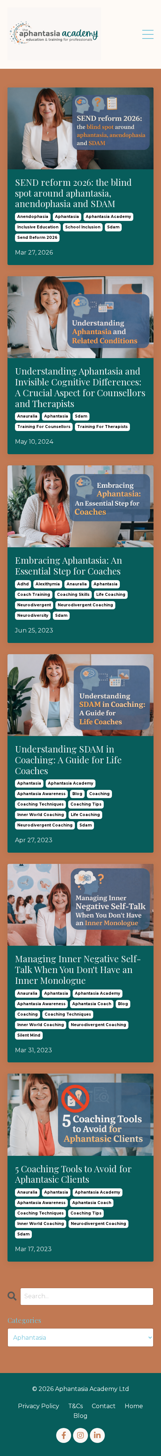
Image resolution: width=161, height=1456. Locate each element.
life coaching (110, 594)
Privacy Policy (38, 1406)
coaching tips (85, 804)
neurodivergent (34, 605)
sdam (113, 227)
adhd (23, 584)
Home (134, 1406)
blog (77, 793)
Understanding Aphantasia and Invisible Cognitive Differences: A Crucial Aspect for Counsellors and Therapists (80, 387)
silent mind (28, 1035)
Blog (80, 1415)
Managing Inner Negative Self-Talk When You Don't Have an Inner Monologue (78, 969)
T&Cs (75, 1406)
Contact (104, 1406)
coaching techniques (40, 804)
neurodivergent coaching (85, 605)
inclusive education (37, 227)
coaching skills (73, 594)
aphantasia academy (108, 216)
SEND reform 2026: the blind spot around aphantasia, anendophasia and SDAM (73, 193)
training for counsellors (43, 426)
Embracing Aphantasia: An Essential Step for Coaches (68, 565)
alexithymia (48, 584)
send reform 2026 (37, 237)
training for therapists (102, 426)
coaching (99, 793)
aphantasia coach (91, 1003)
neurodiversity (32, 615)
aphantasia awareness (41, 793)
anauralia (27, 416)
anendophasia (32, 216)
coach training (33, 594)
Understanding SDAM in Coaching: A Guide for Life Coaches (68, 760)
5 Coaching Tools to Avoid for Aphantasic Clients (73, 1174)
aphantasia (67, 216)
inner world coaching (40, 814)
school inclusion (82, 227)
